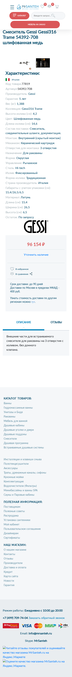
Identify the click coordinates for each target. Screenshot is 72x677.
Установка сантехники (17, 520)
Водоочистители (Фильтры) (20, 486)
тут (33, 301)
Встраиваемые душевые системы (24, 447)
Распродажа (11, 515)
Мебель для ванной (15, 421)
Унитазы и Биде (13, 412)
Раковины (9, 416)
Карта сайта (11, 576)
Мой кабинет (11, 524)
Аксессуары (11, 468)
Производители (13, 563)
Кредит (8, 572)
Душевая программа (16, 443)
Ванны (7, 403)
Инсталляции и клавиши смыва (23, 459)
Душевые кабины (14, 425)
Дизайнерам (11, 533)
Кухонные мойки (14, 477)
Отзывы (8, 558)
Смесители (10, 439)
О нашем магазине (15, 550)
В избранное (22, 269)
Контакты (9, 554)
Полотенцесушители (16, 464)
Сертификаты (12, 538)
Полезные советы (14, 511)
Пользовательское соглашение (22, 529)
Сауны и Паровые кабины (19, 495)
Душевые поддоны (15, 434)
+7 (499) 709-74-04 (15, 617)
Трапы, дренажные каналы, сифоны (25, 473)
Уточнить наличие (36, 254)
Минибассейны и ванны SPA (20, 490)
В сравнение (22, 274)
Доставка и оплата (15, 567)
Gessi (31, 93)
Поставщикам (12, 507)
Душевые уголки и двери (19, 430)
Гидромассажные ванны (18, 408)
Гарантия (9, 585)
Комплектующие (14, 481)
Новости (9, 581)
